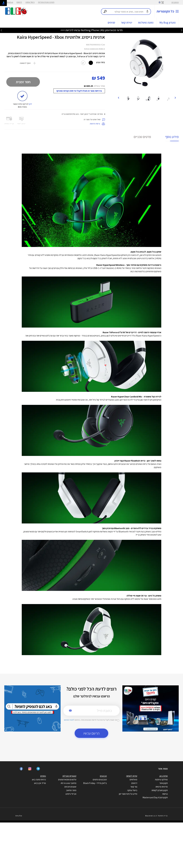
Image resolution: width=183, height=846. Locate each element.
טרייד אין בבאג (40, 783)
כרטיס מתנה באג (39, 779)
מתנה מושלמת (146, 22)
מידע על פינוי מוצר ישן (128, 793)
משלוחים (133, 779)
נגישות (165, 793)
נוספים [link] (43, 775)
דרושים (19, 2)
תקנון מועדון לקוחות (160, 790)
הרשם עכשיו (91, 733)
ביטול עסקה (29, 2)
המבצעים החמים (100, 779)
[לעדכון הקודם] (181, 30)
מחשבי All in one (68, 783)
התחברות (175, 2)
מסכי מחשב (71, 790)
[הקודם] (175, 97)
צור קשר (133, 786)
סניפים (111, 22)
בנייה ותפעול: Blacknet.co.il (156, 816)
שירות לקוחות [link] (131, 775)
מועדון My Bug (167, 22)
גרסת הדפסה (95, 123)
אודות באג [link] (163, 775)
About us (9, 2)
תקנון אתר (163, 783)
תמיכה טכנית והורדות (46, 2)
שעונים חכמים (70, 786)
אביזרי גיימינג (70, 793)
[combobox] (126, 11)
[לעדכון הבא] (1, 30)
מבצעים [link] (103, 775)
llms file (18, 816)
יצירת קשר (126, 22)
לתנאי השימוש (69, 720)
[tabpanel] (147, 62)
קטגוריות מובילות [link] (69, 775)
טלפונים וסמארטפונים (67, 779)
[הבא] (118, 97)
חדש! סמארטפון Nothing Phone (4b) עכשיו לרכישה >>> (91, 30)
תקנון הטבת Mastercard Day (155, 797)
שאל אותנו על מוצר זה (92, 119)
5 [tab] (150, 90)
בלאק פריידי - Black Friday (95, 783)
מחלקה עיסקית (161, 779)
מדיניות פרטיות (162, 786)
